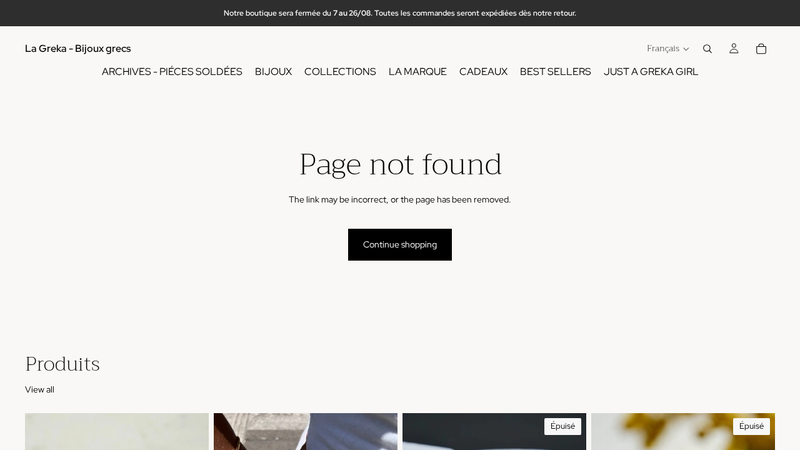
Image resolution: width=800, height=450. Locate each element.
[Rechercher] (707, 48)
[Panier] (761, 48)
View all (39, 389)
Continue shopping (400, 244)
